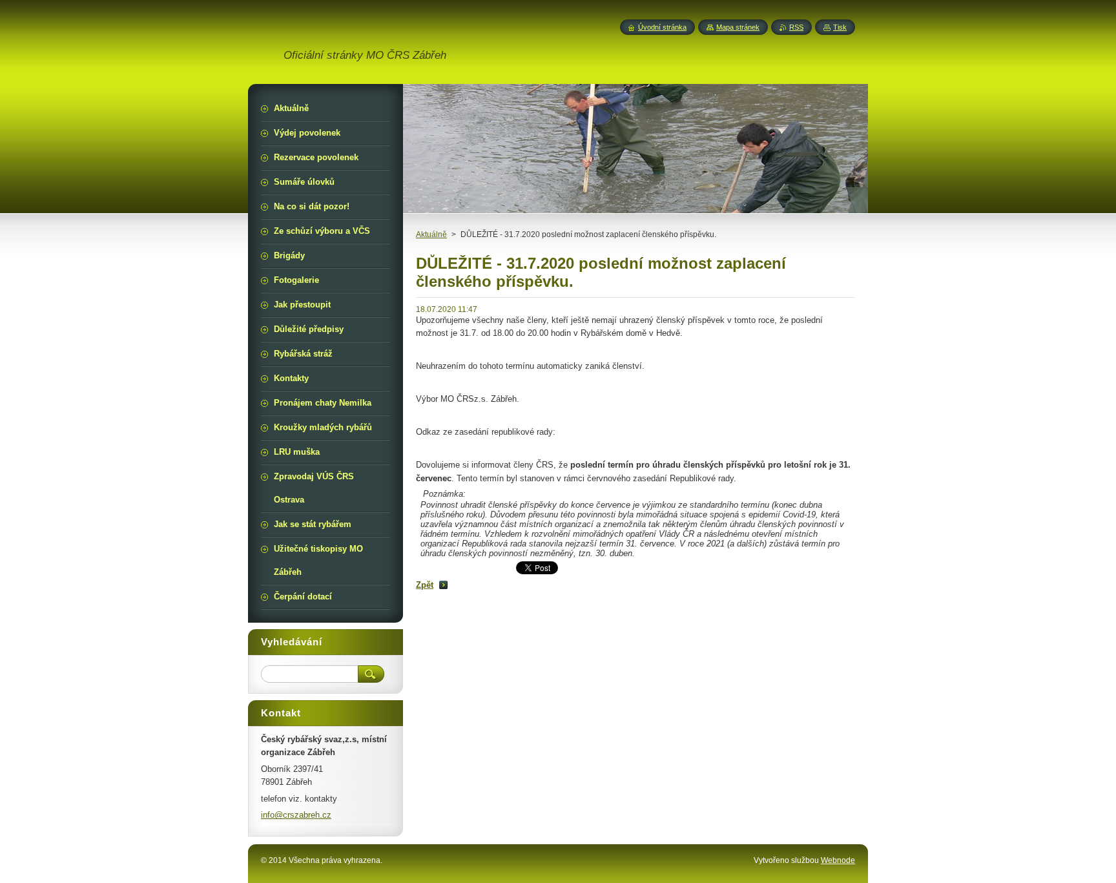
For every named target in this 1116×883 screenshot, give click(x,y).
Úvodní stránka (662, 27)
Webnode (838, 860)
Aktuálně (431, 234)
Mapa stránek (738, 27)
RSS (796, 27)
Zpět (424, 585)
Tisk (840, 27)
